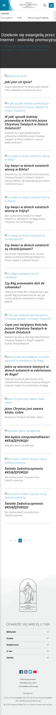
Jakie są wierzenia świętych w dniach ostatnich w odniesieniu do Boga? (28, 370)
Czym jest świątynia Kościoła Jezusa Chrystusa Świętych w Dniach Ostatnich (26, 328)
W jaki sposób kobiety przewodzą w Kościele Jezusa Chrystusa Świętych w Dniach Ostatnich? (26, 122)
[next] (33, 541)
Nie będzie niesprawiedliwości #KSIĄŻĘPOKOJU (27, 439)
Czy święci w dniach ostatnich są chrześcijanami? (27, 247)
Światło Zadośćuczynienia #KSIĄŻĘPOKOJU (24, 470)
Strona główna (7, 18)
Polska (5, 14)
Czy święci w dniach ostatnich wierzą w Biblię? (27, 167)
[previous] (6, 541)
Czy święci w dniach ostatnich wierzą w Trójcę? (27, 209)
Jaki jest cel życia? (18, 82)
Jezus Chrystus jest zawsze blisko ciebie (24, 410)
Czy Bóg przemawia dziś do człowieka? (25, 285)
